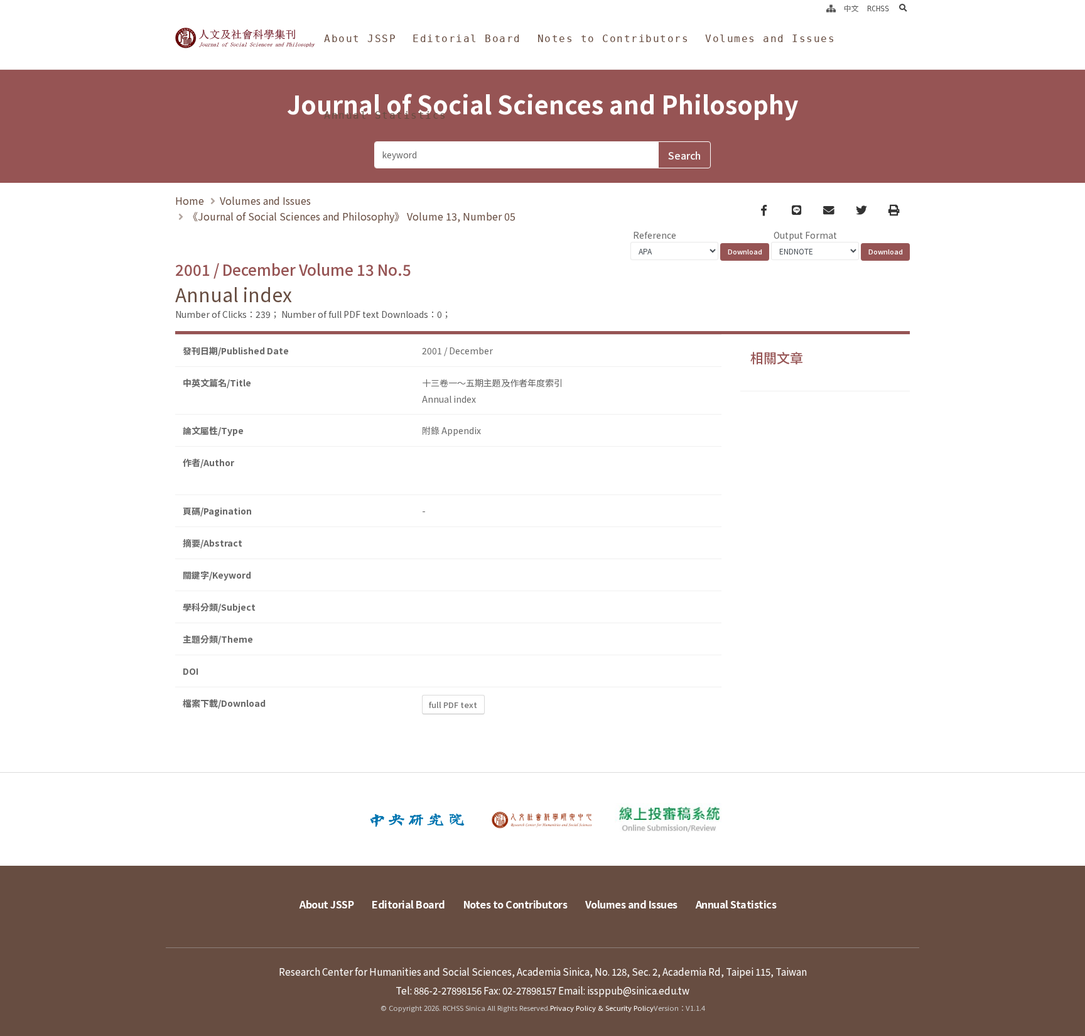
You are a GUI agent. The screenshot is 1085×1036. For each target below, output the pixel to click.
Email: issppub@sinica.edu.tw (623, 990)
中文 (851, 8)
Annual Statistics (385, 115)
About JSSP (360, 39)
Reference (654, 235)
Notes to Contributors (613, 39)
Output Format (805, 235)
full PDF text (453, 705)
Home (189, 200)
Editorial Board (467, 39)
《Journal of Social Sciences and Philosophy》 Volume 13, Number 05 (352, 216)
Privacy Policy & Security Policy (602, 1008)
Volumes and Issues (770, 39)
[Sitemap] (831, 8)
